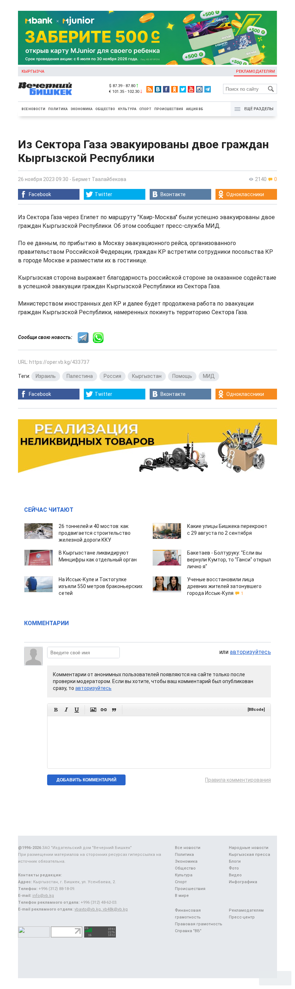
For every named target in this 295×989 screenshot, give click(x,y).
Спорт (145, 109)
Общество (105, 109)
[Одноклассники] (174, 89)
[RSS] (149, 89)
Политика (58, 109)
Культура (127, 109)
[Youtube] (191, 89)
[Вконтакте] (158, 89)
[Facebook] (166, 89)
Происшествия (168, 109)
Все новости (33, 109)
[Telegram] (207, 89)
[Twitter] (183, 89)
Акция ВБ (194, 109)
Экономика (81, 109)
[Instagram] (199, 89)
